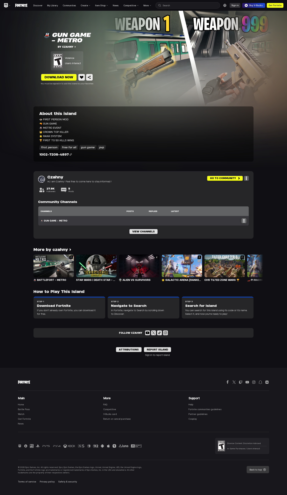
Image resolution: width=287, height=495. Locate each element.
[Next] (255, 267)
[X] (153, 332)
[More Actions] (246, 178)
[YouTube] (147, 332)
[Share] (89, 77)
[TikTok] (159, 332)
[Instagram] (165, 332)
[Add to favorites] (81, 77)
